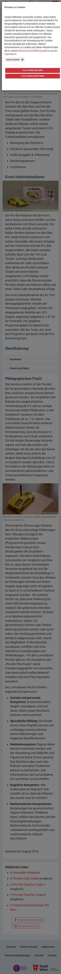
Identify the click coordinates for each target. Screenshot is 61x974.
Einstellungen (12, 60)
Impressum (10, 54)
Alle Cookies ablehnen (33, 70)
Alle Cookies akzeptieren (32, 76)
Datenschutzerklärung (30, 50)
